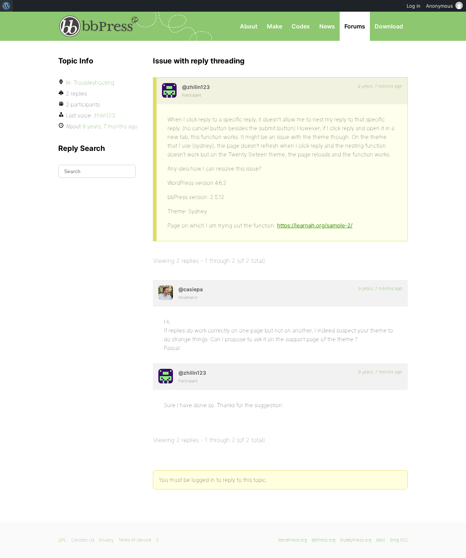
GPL (62, 540)
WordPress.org (292, 540)
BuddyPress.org (355, 540)
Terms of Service (134, 540)
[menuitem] (6, 6)
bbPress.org (96, 26)
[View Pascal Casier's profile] (165, 292)
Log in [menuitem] (413, 6)
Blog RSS (399, 540)
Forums (354, 26)
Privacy (106, 540)
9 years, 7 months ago (380, 86)
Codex (301, 26)
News (327, 26)
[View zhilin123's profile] (169, 90)
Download (389, 26)
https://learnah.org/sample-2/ (314, 225)
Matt (380, 540)
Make (274, 26)
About (248, 26)
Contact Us (82, 540)
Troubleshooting (94, 82)
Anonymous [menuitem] (439, 6)
